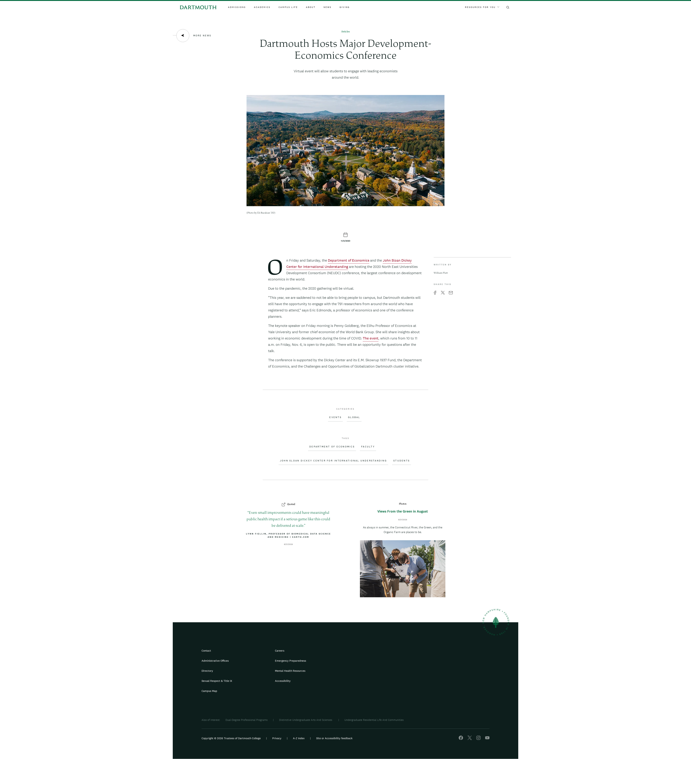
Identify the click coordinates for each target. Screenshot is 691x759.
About (310, 7)
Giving (345, 7)
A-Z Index (299, 738)
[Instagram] (478, 739)
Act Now (368, 682)
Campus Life (288, 7)
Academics (262, 7)
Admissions (237, 7)
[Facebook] (461, 739)
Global (354, 417)
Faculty (368, 446)
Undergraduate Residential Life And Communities (374, 720)
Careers (279, 650)
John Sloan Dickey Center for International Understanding (333, 460)
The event (370, 338)
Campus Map (209, 691)
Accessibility (283, 681)
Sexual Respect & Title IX (217, 681)
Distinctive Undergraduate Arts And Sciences (306, 720)
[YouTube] (487, 739)
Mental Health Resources (290, 670)
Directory (207, 670)
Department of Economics (348, 260)
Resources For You (480, 7)
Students (401, 460)
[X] (470, 739)
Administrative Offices (215, 660)
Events (335, 417)
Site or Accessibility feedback (334, 738)
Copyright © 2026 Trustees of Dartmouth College (231, 738)
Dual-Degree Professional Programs (246, 720)
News (327, 7)
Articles (345, 31)
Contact (206, 650)
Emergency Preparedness (290, 660)
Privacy (276, 738)
